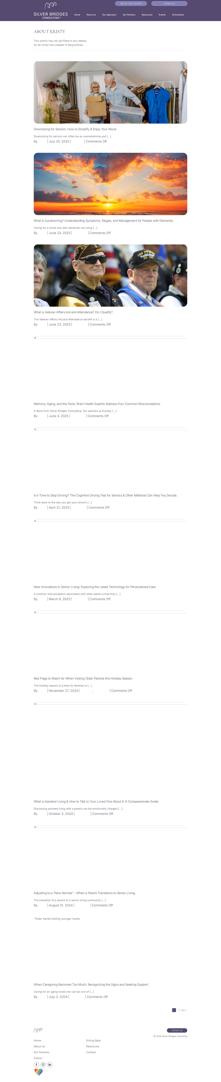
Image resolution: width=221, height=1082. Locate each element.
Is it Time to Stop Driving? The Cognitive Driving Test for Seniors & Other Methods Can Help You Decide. (105, 495)
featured (77, 141)
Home (37, 1040)
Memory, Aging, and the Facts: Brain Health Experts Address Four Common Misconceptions (97, 404)
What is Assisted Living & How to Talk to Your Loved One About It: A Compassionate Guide (96, 801)
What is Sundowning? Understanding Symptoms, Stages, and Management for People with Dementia (103, 221)
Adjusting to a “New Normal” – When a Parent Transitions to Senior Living (84, 893)
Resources (92, 1046)
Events (38, 1058)
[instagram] (43, 1064)
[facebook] (36, 1064)
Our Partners (41, 1052)
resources (80, 233)
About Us (39, 1046)
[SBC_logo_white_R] (51, 3)
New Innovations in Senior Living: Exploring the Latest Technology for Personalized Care (95, 587)
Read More (179, 141)
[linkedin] (49, 1064)
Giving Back (93, 1040)
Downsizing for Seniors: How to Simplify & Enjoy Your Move (75, 129)
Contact (91, 1052)
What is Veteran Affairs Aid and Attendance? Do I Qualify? (73, 312)
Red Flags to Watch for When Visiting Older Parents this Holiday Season (83, 678)
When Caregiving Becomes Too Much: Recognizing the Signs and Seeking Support (91, 984)
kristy (42, 141)
